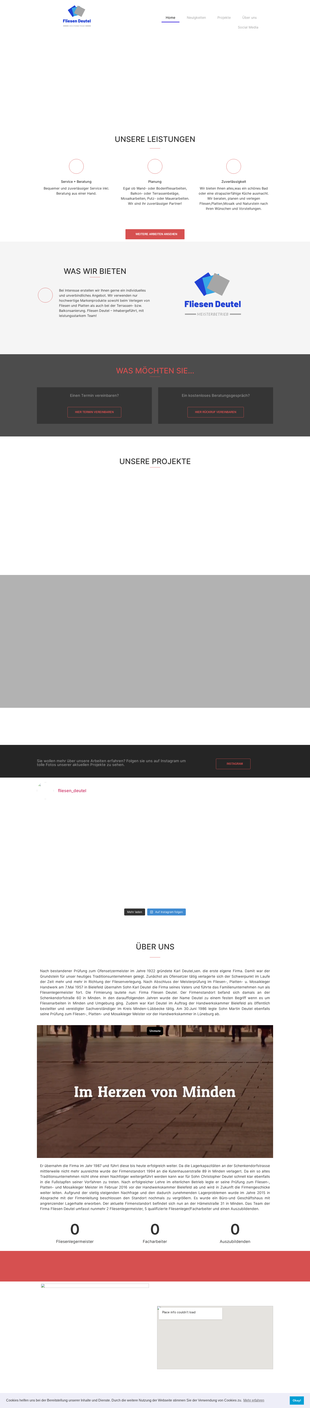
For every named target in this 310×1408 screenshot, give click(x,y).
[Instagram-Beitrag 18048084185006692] (185, 820)
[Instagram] (155, 1266)
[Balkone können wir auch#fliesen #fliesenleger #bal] (125, 855)
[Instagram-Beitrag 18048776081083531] (125, 820)
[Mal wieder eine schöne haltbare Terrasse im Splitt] (244, 889)
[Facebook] (144, 1266)
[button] (4, 87)
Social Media (248, 27)
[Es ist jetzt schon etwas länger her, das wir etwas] (125, 889)
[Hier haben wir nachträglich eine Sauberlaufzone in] (65, 855)
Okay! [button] (297, 1400)
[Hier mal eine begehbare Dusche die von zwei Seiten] (65, 889)
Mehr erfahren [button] (253, 1400)
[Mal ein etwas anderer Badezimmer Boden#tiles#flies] (244, 855)
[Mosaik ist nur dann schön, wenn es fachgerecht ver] (185, 889)
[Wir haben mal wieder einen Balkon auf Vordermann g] (244, 820)
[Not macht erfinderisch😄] (65, 820)
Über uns (249, 17)
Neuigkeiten (196, 17)
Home (170, 17)
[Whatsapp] (165, 1266)
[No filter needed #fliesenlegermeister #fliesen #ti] (185, 855)
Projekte (224, 17)
